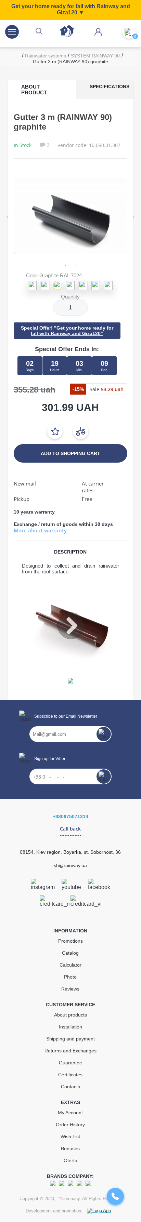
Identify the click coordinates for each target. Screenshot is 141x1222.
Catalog (70, 953)
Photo (70, 977)
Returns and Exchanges (70, 1050)
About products (70, 1015)
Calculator (70, 965)
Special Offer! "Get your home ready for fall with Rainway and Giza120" (67, 330)
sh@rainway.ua (70, 865)
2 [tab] (75, 265)
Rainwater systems (45, 55)
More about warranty (40, 530)
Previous (8, 215)
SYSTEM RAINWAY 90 (95, 55)
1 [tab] (65, 265)
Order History (70, 1124)
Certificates (70, 1074)
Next (132, 215)
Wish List (70, 1136)
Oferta (70, 1160)
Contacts (70, 1086)
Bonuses (70, 1148)
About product (34, 89)
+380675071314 (70, 816)
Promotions (70, 941)
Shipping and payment (70, 1038)
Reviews (70, 989)
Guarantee (70, 1062)
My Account (70, 1112)
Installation (70, 1027)
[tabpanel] (71, 216)
